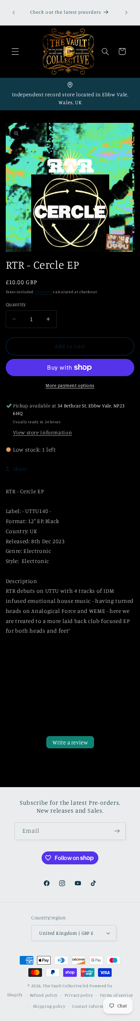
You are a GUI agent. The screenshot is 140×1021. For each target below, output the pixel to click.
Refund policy (44, 995)
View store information (42, 432)
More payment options (70, 385)
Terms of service (116, 995)
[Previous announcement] (14, 12)
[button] (15, 51)
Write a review (70, 742)
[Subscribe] (117, 831)
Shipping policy (49, 1006)
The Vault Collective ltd (66, 985)
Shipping (44, 292)
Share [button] (20, 469)
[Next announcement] (126, 12)
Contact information (93, 1006)
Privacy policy (79, 995)
